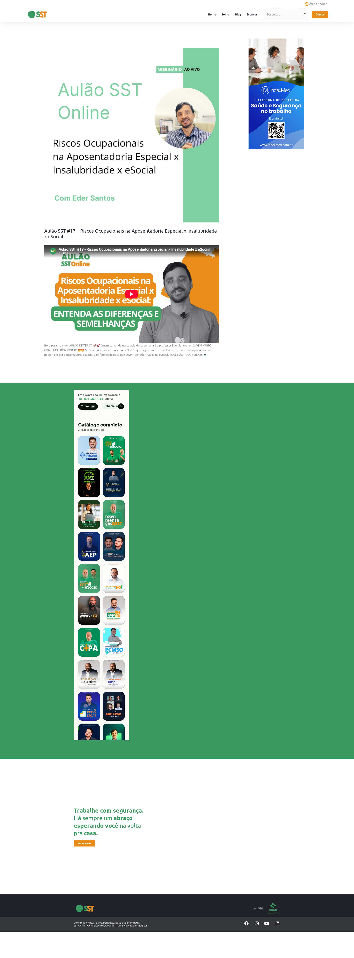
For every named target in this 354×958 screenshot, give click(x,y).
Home (212, 14)
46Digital (142, 925)
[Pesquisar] (305, 14)
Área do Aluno (318, 4)
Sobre (226, 14)
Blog (238, 14)
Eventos (252, 14)
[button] (320, 14)
